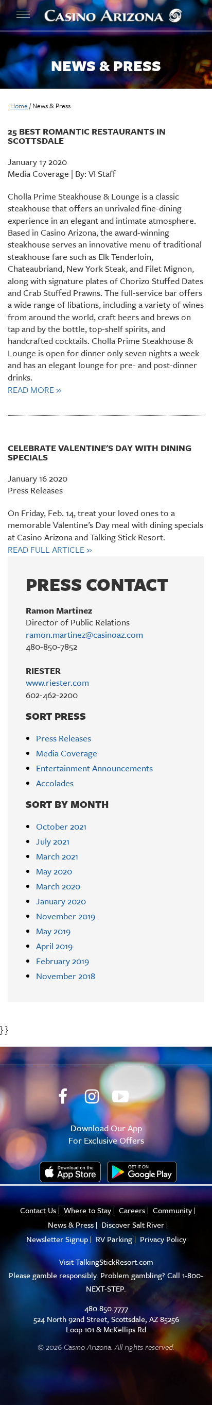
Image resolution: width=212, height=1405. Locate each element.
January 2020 (61, 901)
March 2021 (57, 856)
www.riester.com (57, 682)
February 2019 (62, 960)
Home (19, 106)
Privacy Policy (163, 1239)
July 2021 (52, 841)
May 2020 (54, 871)
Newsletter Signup (57, 1239)
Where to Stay (87, 1210)
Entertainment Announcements (94, 768)
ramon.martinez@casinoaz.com (84, 634)
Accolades (55, 782)
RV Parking (114, 1239)
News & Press (71, 1224)
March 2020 (58, 886)
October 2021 (61, 826)
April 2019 (54, 945)
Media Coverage (66, 753)
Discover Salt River (132, 1224)
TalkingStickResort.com (114, 1261)
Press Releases (63, 738)
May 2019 (53, 930)
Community (172, 1210)
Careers (132, 1210)
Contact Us (38, 1210)
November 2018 (65, 975)
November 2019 (65, 916)
